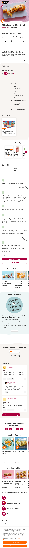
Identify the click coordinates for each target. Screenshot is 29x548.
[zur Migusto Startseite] (5, 1)
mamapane (10, 367)
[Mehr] (25, 379)
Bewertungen (22, 60)
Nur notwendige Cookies (14, 542)
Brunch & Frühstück (7, 36)
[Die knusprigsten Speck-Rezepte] (8, 479)
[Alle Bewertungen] (5, 27)
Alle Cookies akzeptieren (14, 546)
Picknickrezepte (16, 36)
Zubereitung (13, 60)
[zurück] (2, 6)
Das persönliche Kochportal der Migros (10, 492)
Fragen (19, 356)
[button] (4, 368)
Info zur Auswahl (14, 73)
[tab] (14, 520)
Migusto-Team (11, 382)
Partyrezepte (25, 36)
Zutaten (5, 60)
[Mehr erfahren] (8, 283)
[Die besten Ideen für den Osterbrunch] (21, 479)
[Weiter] (26, 152)
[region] (14, 537)
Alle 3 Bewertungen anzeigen (11, 415)
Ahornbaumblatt (12, 398)
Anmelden (15, 330)
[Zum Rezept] (8, 450)
